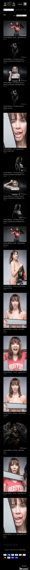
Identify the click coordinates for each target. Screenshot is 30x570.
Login (24, 9)
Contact (24, 568)
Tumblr (16, 545)
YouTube (10, 545)
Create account (18, 9)
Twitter (4, 545)
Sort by (14, 15)
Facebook (7, 545)
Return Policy (22, 549)
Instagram (13, 545)
